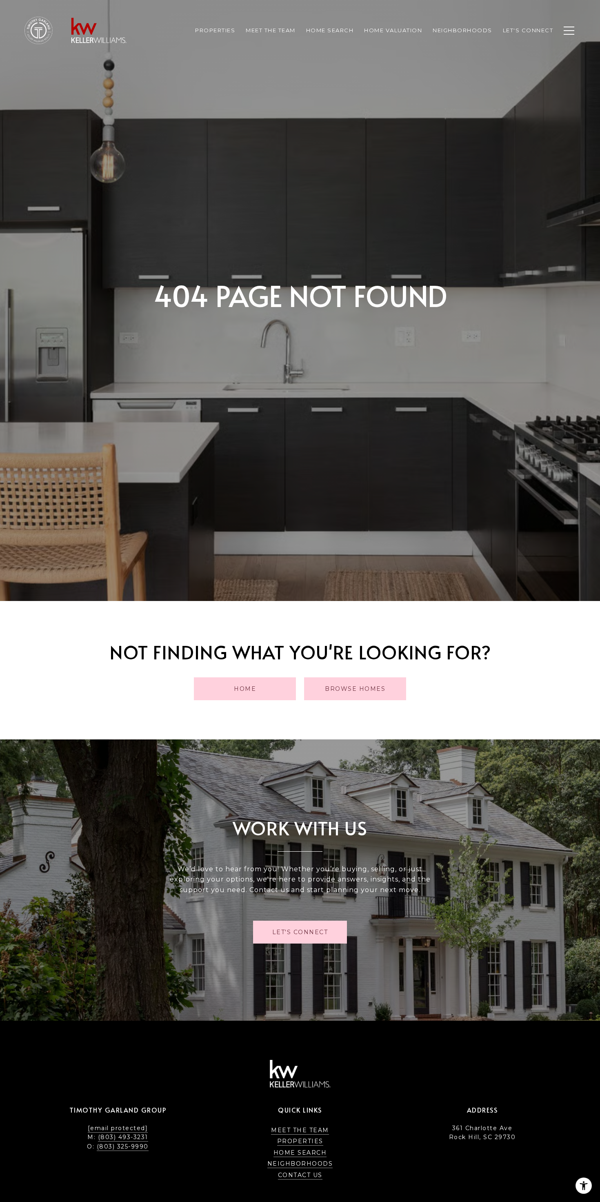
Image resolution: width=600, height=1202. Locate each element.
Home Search (300, 1152)
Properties (215, 30)
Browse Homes (355, 688)
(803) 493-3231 (123, 1137)
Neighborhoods (300, 1163)
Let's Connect (528, 30)
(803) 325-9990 (123, 1146)
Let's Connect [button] (300, 932)
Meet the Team (300, 1130)
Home (245, 688)
